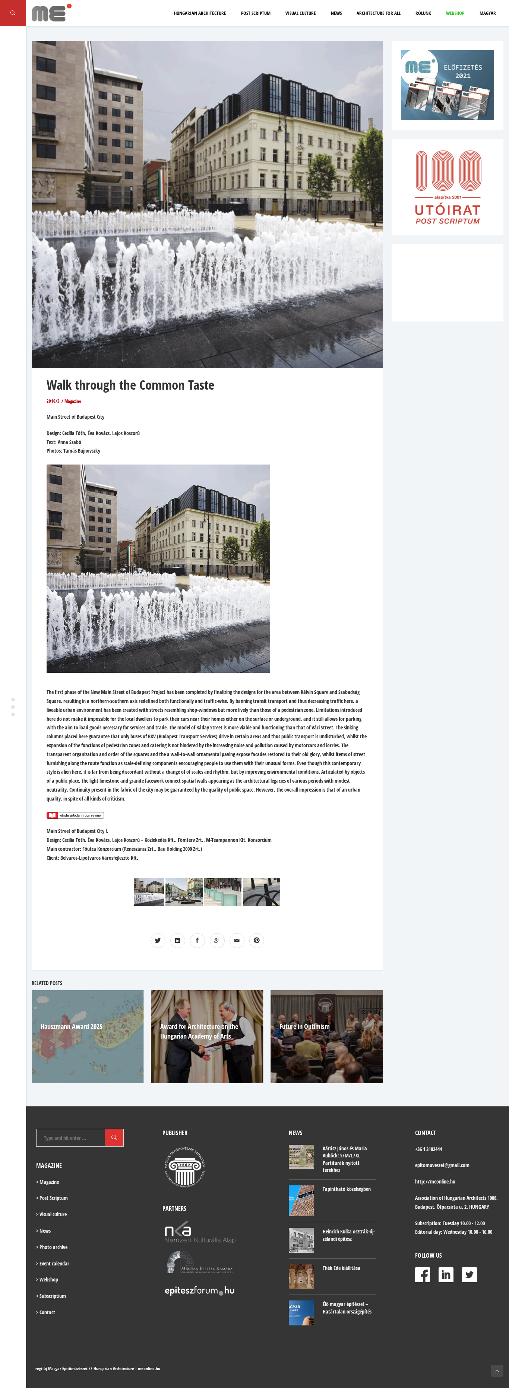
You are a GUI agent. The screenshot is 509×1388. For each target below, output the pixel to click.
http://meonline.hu (435, 1181)
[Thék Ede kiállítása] (301, 1276)
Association (426, 1197)
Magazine (72, 401)
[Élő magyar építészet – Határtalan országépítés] (301, 1312)
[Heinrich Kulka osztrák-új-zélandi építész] (301, 1240)
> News (43, 1230)
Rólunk (423, 13)
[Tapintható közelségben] (301, 1200)
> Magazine (47, 1181)
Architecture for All (379, 13)
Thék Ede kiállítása (341, 1267)
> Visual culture (51, 1214)
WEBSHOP (455, 13)
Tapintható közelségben (347, 1188)
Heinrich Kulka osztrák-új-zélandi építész (349, 1235)
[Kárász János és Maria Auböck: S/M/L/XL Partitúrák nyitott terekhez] (301, 1157)
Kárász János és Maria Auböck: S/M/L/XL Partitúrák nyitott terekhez (345, 1159)
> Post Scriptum (52, 1197)
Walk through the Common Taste (130, 384)
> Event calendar (52, 1263)
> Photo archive (51, 1247)
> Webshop (47, 1279)
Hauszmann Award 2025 (71, 1026)
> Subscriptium (51, 1295)
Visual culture (300, 13)
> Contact (45, 1312)
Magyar (488, 13)
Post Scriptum (256, 13)
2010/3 (53, 401)
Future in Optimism (304, 1026)
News (336, 13)
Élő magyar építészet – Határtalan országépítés (347, 1307)
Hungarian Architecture (200, 13)
